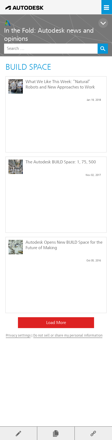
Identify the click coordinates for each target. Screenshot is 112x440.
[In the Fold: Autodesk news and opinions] (58, 23)
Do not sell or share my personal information (67, 335)
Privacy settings (18, 335)
